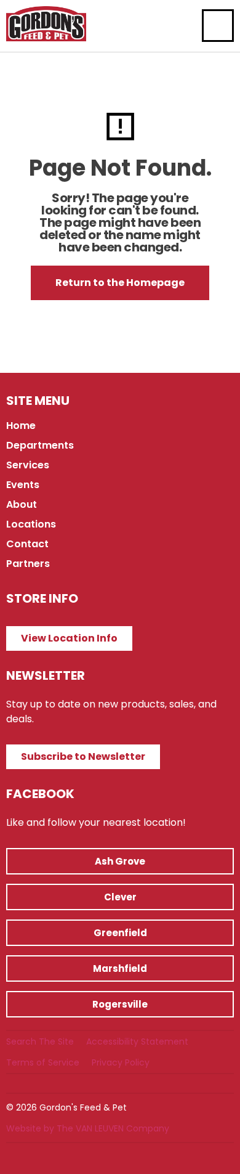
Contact (27, 544)
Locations (31, 524)
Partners (28, 563)
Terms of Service (42, 1062)
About (21, 504)
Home (21, 425)
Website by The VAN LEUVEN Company (87, 1128)
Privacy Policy (121, 1062)
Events (22, 485)
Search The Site (40, 1041)
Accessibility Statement (137, 1041)
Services (27, 465)
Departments (40, 445)
